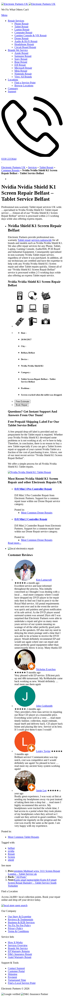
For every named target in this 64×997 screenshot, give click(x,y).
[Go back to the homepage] (28, 4)
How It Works (15, 942)
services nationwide (41, 240)
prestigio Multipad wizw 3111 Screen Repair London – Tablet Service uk (34, 872)
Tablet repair (24, 240)
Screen (11, 857)
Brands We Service (18, 948)
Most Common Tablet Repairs (23, 837)
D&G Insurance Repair (20, 954)
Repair (11, 854)
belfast (11, 848)
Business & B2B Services (21, 922)
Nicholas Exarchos (46, 669)
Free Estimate (22, 401)
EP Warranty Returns (19, 951)
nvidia (11, 851)
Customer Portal (16, 971)
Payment (12, 977)
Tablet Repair (46, 167)
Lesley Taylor (43, 751)
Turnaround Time (17, 980)
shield (11, 860)
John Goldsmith (44, 705)
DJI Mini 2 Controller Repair (30, 519)
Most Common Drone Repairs (36, 512)
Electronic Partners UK (13, 167)
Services (32, 167)
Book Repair (21, 405)
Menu (4, 15)
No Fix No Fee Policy (19, 925)
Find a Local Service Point (21, 983)
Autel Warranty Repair (19, 957)
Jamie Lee (41, 790)
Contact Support (16, 968)
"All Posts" (21, 877)
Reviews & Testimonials (20, 919)
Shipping (12, 974)
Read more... (14, 543)
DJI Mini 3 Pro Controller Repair (33, 489)
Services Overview (18, 945)
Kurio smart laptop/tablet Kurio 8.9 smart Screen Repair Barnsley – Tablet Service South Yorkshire (32, 882)
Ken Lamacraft (44, 579)
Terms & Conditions (18, 931)
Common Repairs (10, 170)
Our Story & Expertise (19, 916)
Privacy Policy (15, 928)
